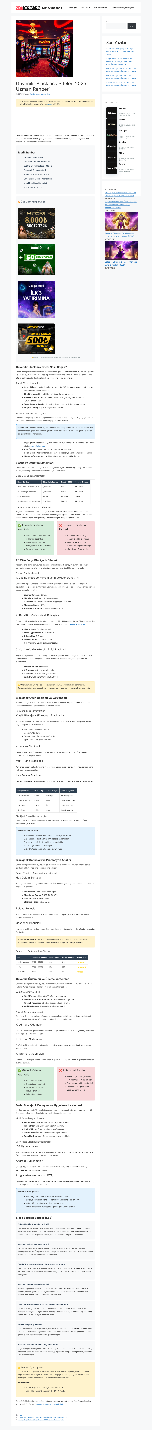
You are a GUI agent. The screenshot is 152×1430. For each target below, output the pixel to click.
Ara (107, 21)
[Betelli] (111, 129)
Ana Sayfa (73, 8)
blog (20, 1415)
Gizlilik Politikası (100, 8)
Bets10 (122, 164)
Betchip (122, 142)
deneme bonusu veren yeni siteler (50, 1404)
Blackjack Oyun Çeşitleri (35, 170)
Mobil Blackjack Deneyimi (35, 183)
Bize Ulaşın (85, 8)
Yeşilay (49, 104)
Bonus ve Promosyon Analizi (36, 174)
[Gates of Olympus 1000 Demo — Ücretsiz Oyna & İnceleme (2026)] (121, 230)
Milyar (121, 153)
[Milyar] (111, 162)
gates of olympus (37, 446)
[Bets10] (111, 173)
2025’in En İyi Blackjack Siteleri (38, 166)
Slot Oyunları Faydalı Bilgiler (123, 8)
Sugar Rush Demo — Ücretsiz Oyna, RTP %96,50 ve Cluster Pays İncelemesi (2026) (119, 61)
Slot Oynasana (52, 7)
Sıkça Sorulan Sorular (33, 187)
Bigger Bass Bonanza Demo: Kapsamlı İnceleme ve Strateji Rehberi (43, 1417)
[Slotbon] (111, 118)
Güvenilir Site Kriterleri (34, 157)
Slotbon (122, 108)
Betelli (122, 120)
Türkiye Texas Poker (77, 624)
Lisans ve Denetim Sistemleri (37, 161)
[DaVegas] (111, 140)
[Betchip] (111, 151)
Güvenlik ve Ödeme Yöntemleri (38, 179)
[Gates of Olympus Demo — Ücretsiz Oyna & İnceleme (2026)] (121, 259)
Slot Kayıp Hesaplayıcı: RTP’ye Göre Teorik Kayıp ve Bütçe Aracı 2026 (121, 51)
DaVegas (123, 131)
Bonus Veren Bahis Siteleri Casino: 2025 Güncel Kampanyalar (41, 1420)
